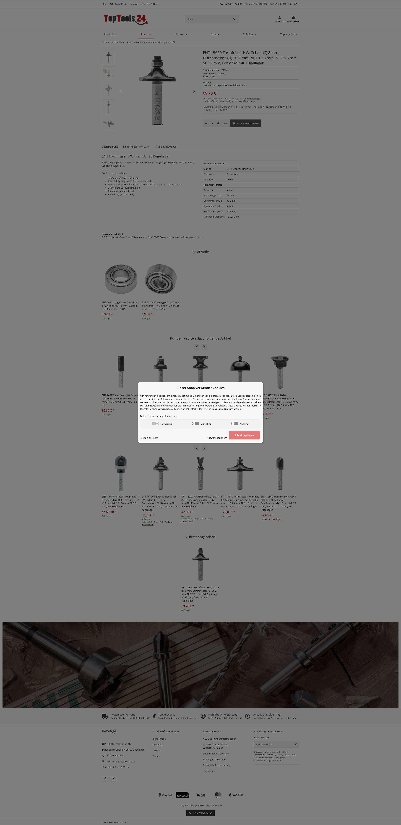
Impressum (171, 416)
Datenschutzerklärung (152, 416)
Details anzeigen (149, 437)
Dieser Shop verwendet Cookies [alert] (200, 388)
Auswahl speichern (217, 437)
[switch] (155, 423)
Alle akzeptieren (244, 435)
